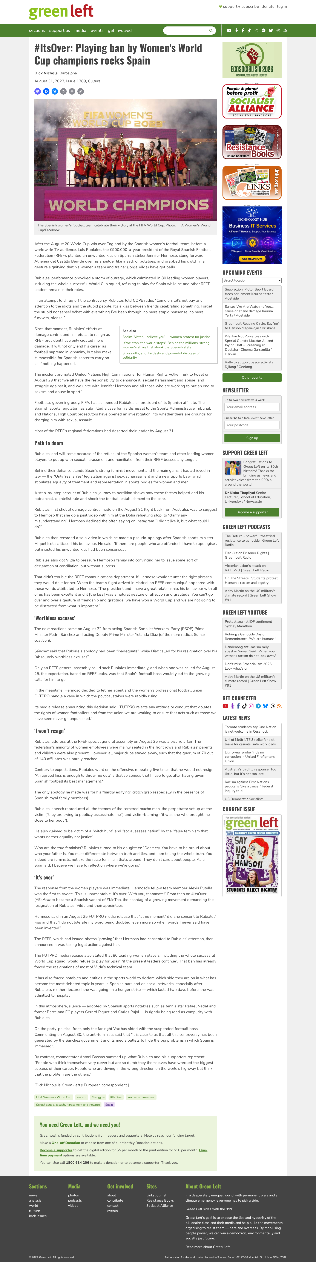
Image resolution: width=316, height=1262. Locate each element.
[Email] (72, 91)
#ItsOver (116, 1097)
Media (80, 30)
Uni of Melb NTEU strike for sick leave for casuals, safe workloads (250, 729)
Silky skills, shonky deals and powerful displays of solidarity (161, 355)
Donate (268, 6)
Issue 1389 (76, 81)
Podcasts (75, 1200)
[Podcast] (233, 706)
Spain (109, 1105)
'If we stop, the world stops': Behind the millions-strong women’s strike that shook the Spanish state (166, 345)
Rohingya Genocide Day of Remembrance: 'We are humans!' (250, 636)
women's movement (141, 1097)
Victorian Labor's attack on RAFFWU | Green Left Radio (247, 568)
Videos (73, 1205)
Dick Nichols (46, 73)
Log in (282, 6)
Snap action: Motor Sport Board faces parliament (249, 291)
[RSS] (279, 706)
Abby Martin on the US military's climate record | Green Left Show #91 (250, 595)
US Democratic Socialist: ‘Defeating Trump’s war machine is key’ (251, 791)
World (33, 1205)
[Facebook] (46, 91)
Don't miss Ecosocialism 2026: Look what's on (249, 666)
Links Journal (156, 1195)
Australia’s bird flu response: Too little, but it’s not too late (250, 759)
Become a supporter (56, 1150)
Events (97, 30)
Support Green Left (245, 452)
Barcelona (68, 73)
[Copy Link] (80, 91)
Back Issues (38, 1216)
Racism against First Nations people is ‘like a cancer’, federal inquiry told (249, 774)
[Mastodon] (37, 91)
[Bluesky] (55, 91)
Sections (37, 30)
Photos (73, 1195)
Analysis (35, 1200)
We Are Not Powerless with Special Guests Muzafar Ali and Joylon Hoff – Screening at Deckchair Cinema (249, 343)
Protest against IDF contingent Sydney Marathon (248, 624)
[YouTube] (225, 706)
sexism (81, 1097)
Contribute (115, 1200)
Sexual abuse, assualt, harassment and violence (68, 1105)
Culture (94, 81)
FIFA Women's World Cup (53, 1097)
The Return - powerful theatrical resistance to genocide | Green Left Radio (252, 540)
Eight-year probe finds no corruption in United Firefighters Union (250, 744)
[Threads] (272, 706)
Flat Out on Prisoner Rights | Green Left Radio (247, 555)
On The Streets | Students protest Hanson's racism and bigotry (251, 580)
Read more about (208, 1247)
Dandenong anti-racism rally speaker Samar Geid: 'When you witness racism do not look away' (250, 651)
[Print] (63, 91)
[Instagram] (251, 706)
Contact (112, 1205)
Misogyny (98, 1097)
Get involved (120, 30)
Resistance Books (160, 1200)
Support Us (59, 30)
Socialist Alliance (159, 1205)
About (111, 1195)
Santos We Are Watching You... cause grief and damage (249, 309)
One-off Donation (66, 1143)
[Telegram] (258, 706)
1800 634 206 (77, 1162)
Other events (252, 377)
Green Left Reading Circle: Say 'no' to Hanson (252, 325)
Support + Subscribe (241, 6)
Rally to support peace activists (249, 362)
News (33, 1195)
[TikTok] (244, 706)
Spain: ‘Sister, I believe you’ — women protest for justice (166, 337)
